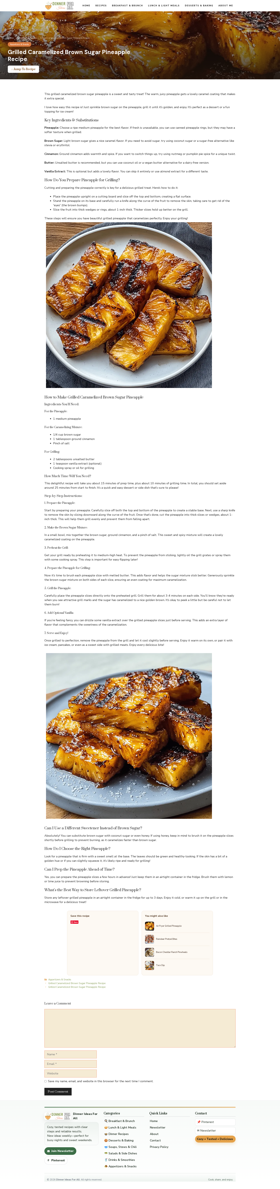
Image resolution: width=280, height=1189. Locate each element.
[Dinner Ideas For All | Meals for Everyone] (59, 5)
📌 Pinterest (205, 1122)
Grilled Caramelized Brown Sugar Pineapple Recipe (77, 983)
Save (76, 922)
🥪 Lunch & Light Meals (120, 1127)
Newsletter (157, 1127)
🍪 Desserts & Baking (119, 1140)
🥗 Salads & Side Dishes (120, 1153)
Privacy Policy (159, 1147)
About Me (225, 5)
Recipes (101, 5)
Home (86, 5)
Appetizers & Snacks (27, 38)
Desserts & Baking (199, 5)
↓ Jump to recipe (23, 69)
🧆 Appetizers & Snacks (120, 1166)
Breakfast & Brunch (127, 5)
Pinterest (58, 1160)
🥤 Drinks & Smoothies (119, 1160)
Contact (155, 1140)
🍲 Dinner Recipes (116, 1134)
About (154, 1134)
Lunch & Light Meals (164, 5)
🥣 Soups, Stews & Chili (120, 1147)
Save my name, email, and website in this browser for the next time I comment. (100, 1081)
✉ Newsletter (206, 1131)
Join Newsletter (62, 1151)
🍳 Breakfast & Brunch (119, 1121)
